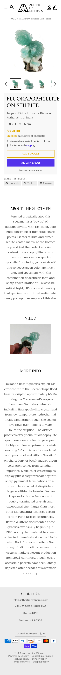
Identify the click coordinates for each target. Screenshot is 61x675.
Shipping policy (41, 662)
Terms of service (21, 662)
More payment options (30, 170)
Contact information (42, 656)
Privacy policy (39, 659)
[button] (15, 84)
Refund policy (21, 659)
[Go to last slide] (6, 84)
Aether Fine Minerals (34, 653)
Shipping (12, 136)
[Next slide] (54, 84)
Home (13, 19)
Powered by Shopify (18, 656)
